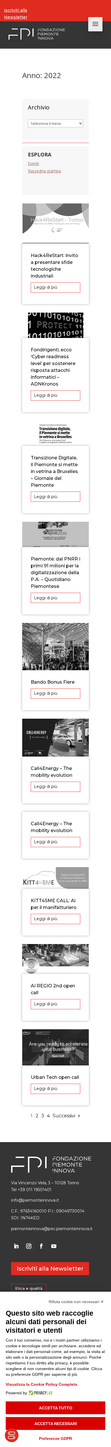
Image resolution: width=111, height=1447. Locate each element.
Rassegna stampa (44, 171)
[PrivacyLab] (39, 1393)
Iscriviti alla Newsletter (15, 14)
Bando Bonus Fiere (53, 682)
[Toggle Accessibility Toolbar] (11, 1435)
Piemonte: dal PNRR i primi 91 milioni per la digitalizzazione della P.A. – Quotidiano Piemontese (55, 572)
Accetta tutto (55, 1408)
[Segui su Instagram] (29, 1246)
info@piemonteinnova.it (35, 1200)
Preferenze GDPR (55, 1438)
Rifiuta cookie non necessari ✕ (76, 1301)
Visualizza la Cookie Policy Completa (41, 1384)
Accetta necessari (55, 1423)
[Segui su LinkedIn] (16, 1246)
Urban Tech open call (55, 1077)
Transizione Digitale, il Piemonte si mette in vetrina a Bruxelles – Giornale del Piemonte (54, 471)
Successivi (64, 1115)
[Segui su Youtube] (54, 1246)
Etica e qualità (28, 1288)
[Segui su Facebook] (41, 1246)
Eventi (33, 163)
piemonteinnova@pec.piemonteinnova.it (51, 1228)
